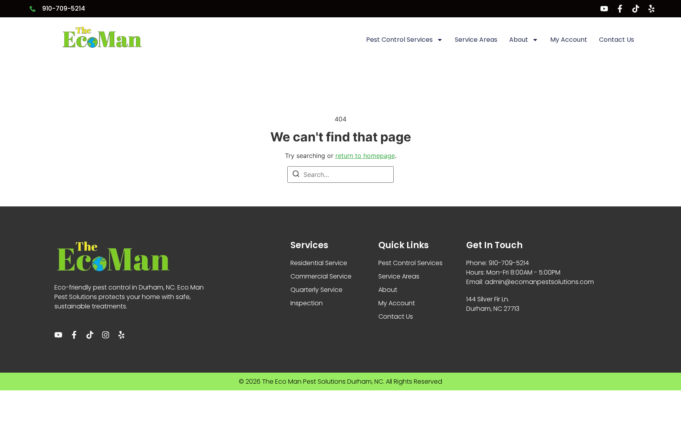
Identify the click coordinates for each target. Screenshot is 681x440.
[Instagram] (106, 335)
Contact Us (616, 39)
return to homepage (365, 156)
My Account (568, 39)
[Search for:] (340, 174)
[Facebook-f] (620, 9)
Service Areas (476, 39)
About (518, 39)
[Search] (296, 175)
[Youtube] (604, 9)
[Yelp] (651, 9)
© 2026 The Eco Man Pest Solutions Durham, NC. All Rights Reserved (340, 381)
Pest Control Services (399, 39)
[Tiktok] (636, 9)
